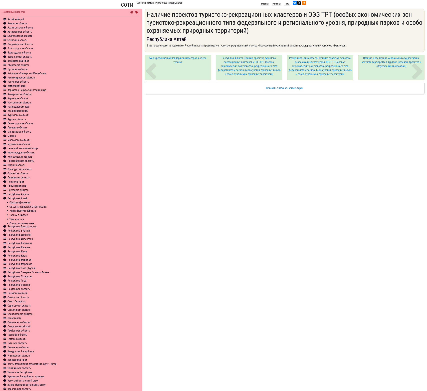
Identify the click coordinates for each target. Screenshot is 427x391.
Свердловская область (20, 314)
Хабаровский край (17, 359)
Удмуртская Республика (21, 351)
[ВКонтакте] (295, 3)
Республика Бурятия (19, 230)
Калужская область (18, 81)
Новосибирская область (21, 160)
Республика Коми (17, 251)
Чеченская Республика (20, 372)
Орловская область (18, 173)
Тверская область (17, 334)
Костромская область (20, 102)
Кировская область (18, 98)
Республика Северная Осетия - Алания (28, 272)
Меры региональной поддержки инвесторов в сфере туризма (177, 60)
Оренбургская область (20, 169)
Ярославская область (19, 389)
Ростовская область (19, 289)
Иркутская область (18, 69)
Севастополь (15, 318)
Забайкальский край (18, 60)
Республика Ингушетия (20, 239)
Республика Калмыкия (20, 243)
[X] (299, 3)
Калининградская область (22, 77)
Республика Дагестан (19, 234)
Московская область (19, 140)
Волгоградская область (20, 48)
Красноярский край (18, 110)
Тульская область (17, 343)
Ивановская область (19, 65)
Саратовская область (19, 305)
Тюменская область (18, 347)
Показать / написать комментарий (284, 88)
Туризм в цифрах (19, 215)
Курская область (17, 119)
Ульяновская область (19, 355)
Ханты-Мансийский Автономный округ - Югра (32, 364)
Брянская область (17, 40)
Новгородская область (20, 156)
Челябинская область (19, 368)
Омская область (16, 165)
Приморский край (17, 185)
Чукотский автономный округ (23, 380)
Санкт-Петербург (17, 301)
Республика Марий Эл (19, 259)
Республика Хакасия (19, 284)
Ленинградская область (20, 123)
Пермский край (16, 181)
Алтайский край (16, 19)
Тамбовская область (19, 330)
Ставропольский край (19, 326)
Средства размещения (22, 223)
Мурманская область (19, 144)
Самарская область (18, 297)
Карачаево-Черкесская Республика (27, 90)
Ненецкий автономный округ (23, 148)
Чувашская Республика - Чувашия (26, 376)
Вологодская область (19, 52)
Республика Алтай (17, 198)
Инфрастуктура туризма (23, 210)
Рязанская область (18, 293)
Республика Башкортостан (22, 226)
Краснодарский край (19, 106)
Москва (12, 135)
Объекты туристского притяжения (28, 206)
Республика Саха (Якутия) (22, 268)
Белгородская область (20, 35)
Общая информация (20, 202)
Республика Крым (17, 255)
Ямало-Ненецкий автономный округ (27, 384)
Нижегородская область (21, 152)
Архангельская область (20, 27)
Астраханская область (20, 31)
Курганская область (18, 115)
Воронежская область (20, 56)
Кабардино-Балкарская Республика (27, 73)
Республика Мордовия (20, 264)
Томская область (17, 339)
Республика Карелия (19, 247)
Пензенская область (19, 177)
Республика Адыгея (18, 194)
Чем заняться (17, 219)
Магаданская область (19, 131)
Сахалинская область (19, 309)
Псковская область (18, 190)
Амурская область (18, 23)
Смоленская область (19, 322)
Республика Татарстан (20, 276)
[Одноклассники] (304, 3)
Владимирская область (20, 44)
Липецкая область (17, 127)
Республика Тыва (17, 280)
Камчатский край (17, 85)
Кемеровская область (20, 94)
